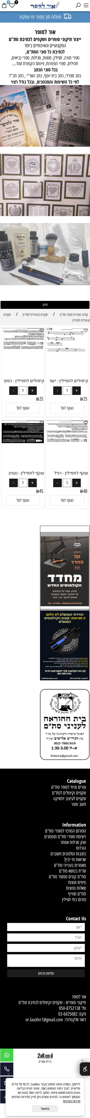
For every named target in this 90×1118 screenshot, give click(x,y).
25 (85, 399)
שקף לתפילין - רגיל (71, 473)
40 (85, 491)
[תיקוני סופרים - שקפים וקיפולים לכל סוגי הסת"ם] (45, 116)
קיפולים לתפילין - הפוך (24, 381)
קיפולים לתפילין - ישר (68, 381)
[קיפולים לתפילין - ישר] (67, 350)
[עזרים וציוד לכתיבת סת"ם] (45, 254)
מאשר (45, 1109)
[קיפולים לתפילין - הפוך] (23, 348)
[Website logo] (45, 5)
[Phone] (7, 1070)
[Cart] (4, 5)
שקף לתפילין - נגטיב (26, 473)
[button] (67, 408)
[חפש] (78, 5)
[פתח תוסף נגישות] (85, 1069)
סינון (45, 305)
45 (41, 491)
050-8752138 (69, 1008)
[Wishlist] (12, 5)
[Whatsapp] (7, 1056)
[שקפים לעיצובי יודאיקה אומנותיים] (45, 185)
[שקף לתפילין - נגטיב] (23, 442)
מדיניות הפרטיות (71, 1101)
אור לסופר (79, 997)
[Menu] (86, 5)
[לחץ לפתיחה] (65, 646)
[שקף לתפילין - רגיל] (67, 442)
